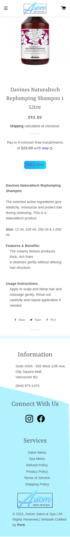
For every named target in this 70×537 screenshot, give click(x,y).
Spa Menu (37, 459)
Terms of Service (37, 478)
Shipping (17, 126)
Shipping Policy (37, 484)
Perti (21, 525)
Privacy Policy (37, 472)
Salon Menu (37, 452)
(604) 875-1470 (27, 386)
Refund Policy (37, 465)
